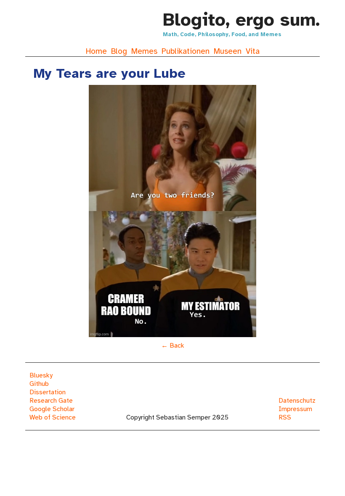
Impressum (295, 409)
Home (96, 51)
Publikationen (186, 51)
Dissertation (47, 392)
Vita (253, 51)
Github (39, 384)
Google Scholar (51, 409)
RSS (285, 417)
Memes (144, 51)
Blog (119, 51)
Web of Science (52, 417)
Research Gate (51, 400)
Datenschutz (297, 400)
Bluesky (41, 375)
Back (177, 345)
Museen (228, 51)
